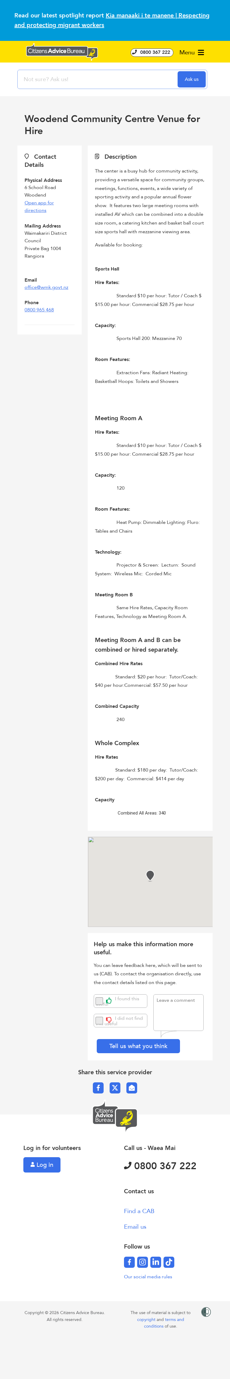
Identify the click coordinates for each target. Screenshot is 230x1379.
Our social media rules (148, 1277)
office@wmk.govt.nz (46, 287)
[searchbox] (98, 79)
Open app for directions (39, 207)
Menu (187, 52)
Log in (44, 1165)
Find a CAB (139, 1211)
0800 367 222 (154, 52)
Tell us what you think (138, 1046)
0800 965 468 (39, 310)
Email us (135, 1227)
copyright (147, 1319)
